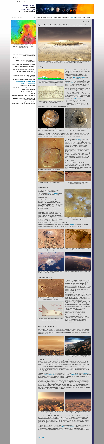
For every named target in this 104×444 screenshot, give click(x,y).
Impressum (21, 1)
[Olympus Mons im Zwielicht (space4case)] (78, 270)
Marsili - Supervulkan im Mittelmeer (25, 66)
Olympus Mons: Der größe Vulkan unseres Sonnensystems (25, 82)
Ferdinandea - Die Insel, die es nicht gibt (23, 64)
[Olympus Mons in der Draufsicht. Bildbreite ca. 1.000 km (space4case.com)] (78, 127)
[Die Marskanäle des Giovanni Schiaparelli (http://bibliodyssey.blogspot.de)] (51, 100)
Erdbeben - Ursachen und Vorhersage (24, 79)
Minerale (49, 17)
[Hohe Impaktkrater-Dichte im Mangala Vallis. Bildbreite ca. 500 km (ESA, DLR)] (51, 296)
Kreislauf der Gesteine (68, 427)
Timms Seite (57, 17)
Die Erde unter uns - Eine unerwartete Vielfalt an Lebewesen (24, 54)
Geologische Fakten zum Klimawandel (24, 58)
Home (38, 17)
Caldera (79, 139)
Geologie (43, 17)
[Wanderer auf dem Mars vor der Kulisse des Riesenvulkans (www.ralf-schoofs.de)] (51, 354)
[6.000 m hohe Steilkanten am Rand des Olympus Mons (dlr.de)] (78, 247)
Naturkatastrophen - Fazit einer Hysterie (23, 95)
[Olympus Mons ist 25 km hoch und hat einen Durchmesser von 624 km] (64, 60)
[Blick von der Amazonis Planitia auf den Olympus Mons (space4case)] (78, 410)
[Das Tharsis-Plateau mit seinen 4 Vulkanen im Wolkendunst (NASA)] (77, 216)
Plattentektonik (74, 375)
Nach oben (41, 437)
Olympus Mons (77, 98)
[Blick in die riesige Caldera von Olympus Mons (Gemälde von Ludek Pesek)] (78, 354)
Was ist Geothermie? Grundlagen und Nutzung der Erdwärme (24, 88)
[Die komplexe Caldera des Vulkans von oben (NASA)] (51, 167)
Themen (72, 17)
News (83, 17)
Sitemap (32, 1)
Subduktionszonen (48, 375)
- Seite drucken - (87, 21)
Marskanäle (69, 83)
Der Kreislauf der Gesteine (27, 85)
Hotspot (72, 224)
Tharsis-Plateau (53, 193)
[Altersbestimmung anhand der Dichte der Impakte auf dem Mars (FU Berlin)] (51, 317)
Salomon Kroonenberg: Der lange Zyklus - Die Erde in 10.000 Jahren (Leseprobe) (23, 102)
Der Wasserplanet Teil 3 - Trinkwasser (24, 69)
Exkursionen (65, 17)
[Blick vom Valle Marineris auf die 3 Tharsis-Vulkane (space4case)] (51, 410)
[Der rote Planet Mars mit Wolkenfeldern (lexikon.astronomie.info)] (51, 127)
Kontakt (27, 1)
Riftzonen (86, 373)
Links (88, 17)
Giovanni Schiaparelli (79, 77)
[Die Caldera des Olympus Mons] (51, 181)
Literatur (78, 17)
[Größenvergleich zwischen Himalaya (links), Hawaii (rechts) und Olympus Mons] (51, 79)
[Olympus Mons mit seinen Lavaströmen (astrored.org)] (51, 247)
